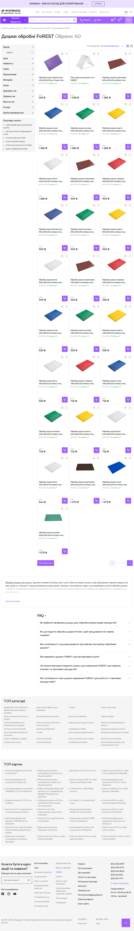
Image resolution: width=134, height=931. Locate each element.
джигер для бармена (45, 729)
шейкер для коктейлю (111, 739)
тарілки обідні (107, 716)
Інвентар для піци (42, 893)
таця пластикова (44, 739)
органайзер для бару (78, 742)
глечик (39, 732)
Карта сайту (83, 904)
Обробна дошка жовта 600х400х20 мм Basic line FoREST (113, 131)
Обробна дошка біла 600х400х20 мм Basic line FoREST (50, 181)
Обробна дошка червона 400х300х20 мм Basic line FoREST (82, 383)
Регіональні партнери (87, 882)
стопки (72, 707)
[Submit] (28, 880)
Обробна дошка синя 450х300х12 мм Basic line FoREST (50, 333)
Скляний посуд (41, 906)
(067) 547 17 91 (117, 879)
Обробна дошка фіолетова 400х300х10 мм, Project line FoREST (51, 80)
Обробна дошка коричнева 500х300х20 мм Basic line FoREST (82, 181)
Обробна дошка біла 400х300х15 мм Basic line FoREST (50, 484)
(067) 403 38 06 (117, 871)
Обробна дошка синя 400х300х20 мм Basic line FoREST (113, 383)
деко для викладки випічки (81, 732)
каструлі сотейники (78, 716)
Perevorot (82, 923)
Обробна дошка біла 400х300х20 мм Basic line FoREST (113, 434)
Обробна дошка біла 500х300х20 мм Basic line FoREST (50, 282)
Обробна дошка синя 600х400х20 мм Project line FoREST (114, 484)
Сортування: (103, 46)
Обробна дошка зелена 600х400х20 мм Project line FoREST (51, 535)
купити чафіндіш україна (15, 739)
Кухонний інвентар (42, 872)
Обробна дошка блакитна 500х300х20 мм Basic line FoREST (50, 232)
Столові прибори (41, 902)
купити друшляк (108, 707)
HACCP (59, 877)
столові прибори (43, 742)
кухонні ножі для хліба (15, 138)
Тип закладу (61, 898)
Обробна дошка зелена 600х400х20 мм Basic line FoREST (82, 131)
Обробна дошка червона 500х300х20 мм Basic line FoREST (113, 181)
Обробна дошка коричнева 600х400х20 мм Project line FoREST (83, 484)
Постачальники (41, 863)
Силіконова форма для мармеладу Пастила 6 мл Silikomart (113, 821)
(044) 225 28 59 (117, 864)
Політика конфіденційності (90, 895)
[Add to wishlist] (66, 54)
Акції (37, 12)
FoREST (26, 28)
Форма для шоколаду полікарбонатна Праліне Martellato (16, 839)
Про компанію (47, 12)
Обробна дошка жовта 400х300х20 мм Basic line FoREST (82, 434)
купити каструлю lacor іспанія (19, 145)
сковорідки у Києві (77, 729)
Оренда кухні (104, 12)
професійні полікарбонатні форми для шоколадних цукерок (16, 710)
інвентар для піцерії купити (81, 723)
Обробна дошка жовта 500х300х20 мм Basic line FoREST (113, 232)
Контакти (93, 12)
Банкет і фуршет (63, 868)
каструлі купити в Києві (15, 729)
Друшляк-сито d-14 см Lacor (83, 771)
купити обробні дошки (15, 141)
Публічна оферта (85, 899)
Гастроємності (40, 877)
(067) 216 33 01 (117, 875)
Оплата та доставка (79, 12)
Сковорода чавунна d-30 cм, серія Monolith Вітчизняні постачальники (50, 803)
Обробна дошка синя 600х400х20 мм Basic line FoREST (50, 131)
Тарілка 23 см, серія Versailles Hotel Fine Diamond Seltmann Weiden (18, 830)
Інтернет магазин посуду (11, 28)
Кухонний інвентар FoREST (40, 28)
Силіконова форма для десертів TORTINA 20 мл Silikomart (16, 821)
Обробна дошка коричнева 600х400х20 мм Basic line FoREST (114, 80)
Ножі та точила (41, 881)
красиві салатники (12, 742)
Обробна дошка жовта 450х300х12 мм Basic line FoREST (113, 333)
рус (131, 12)
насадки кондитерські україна (115, 732)
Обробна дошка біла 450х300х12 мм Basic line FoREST (50, 383)
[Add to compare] (62, 54)
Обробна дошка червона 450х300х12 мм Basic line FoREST (113, 282)
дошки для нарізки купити (113, 729)
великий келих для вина (47, 716)
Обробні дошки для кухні (17, 583)
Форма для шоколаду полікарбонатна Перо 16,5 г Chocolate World (50, 782)
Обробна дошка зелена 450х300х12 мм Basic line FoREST (82, 333)
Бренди (57, 12)
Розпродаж (61, 903)
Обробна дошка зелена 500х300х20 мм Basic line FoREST (82, 232)
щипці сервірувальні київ (16, 149)
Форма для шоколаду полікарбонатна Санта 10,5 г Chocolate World (50, 773)
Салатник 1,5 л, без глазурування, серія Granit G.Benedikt (50, 812)
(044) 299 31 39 (117, 868)
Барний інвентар (63, 863)
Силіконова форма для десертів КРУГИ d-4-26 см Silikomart (114, 782)
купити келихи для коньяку (81, 739)
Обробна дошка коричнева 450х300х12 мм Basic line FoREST (82, 282)
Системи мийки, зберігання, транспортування (64, 891)
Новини (66, 12)
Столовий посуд (41, 897)
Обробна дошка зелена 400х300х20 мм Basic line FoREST (50, 434)
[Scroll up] (126, 923)
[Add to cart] (65, 96)
